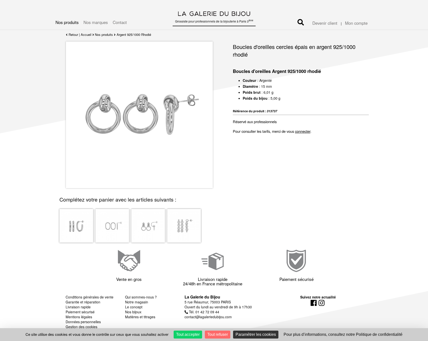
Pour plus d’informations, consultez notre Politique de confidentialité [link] (343, 334)
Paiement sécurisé (80, 311)
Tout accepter (188, 334)
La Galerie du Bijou (202, 297)
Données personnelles (83, 321)
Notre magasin (136, 301)
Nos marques (95, 22)
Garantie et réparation (83, 301)
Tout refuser (217, 334)
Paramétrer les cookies (256, 334)
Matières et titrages (140, 316)
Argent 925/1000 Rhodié (134, 34)
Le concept (133, 306)
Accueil (86, 34)
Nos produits (67, 22)
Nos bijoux (133, 311)
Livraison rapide (78, 306)
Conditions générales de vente (89, 297)
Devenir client (324, 23)
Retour (73, 34)
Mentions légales (79, 316)
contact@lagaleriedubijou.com (208, 316)
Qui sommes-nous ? (141, 297)
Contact (120, 22)
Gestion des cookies (81, 326)
